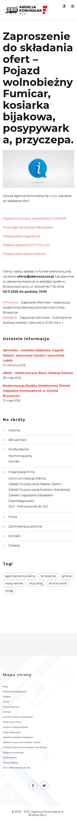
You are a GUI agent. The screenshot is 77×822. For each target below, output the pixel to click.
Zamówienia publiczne (25, 526)
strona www (58, 583)
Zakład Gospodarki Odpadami (30, 495)
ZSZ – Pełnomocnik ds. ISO (28, 506)
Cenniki (13, 461)
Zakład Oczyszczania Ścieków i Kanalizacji (39, 489)
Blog (5, 686)
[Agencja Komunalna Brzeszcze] (26, 9)
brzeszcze (48, 576)
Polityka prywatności (13, 752)
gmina (66, 576)
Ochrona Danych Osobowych (18, 717)
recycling (36, 583)
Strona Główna (10, 762)
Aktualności (17, 440)
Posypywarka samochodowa (24, 254)
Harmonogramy (20, 456)
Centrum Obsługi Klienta (27, 478)
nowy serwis (14, 583)
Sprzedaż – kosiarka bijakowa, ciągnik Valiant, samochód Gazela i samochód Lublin (33, 355)
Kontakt (14, 536)
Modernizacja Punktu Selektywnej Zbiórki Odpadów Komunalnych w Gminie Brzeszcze (36, 391)
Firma (12, 517)
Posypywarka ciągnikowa (21, 236)
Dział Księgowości (21, 501)
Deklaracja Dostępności (15, 691)
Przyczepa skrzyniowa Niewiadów (28, 227)
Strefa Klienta (18, 449)
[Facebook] (33, 785)
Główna (14, 430)
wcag (9, 590)
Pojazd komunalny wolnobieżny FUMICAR (34, 218)
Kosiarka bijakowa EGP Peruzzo (26, 245)
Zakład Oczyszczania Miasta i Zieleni (34, 484)
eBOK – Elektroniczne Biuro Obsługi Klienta (38, 373)
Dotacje (14, 545)
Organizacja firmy (21, 472)
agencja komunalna (20, 576)
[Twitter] (44, 785)
